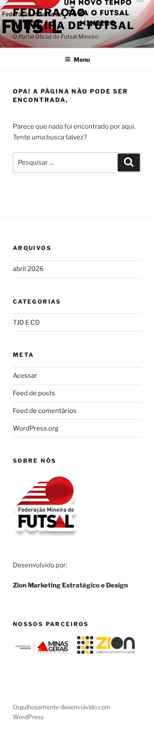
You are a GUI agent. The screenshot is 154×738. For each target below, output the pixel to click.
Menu (82, 59)
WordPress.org (36, 428)
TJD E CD (26, 322)
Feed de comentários (45, 411)
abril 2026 (28, 269)
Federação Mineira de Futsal (73, 19)
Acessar (25, 376)
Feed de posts (34, 393)
